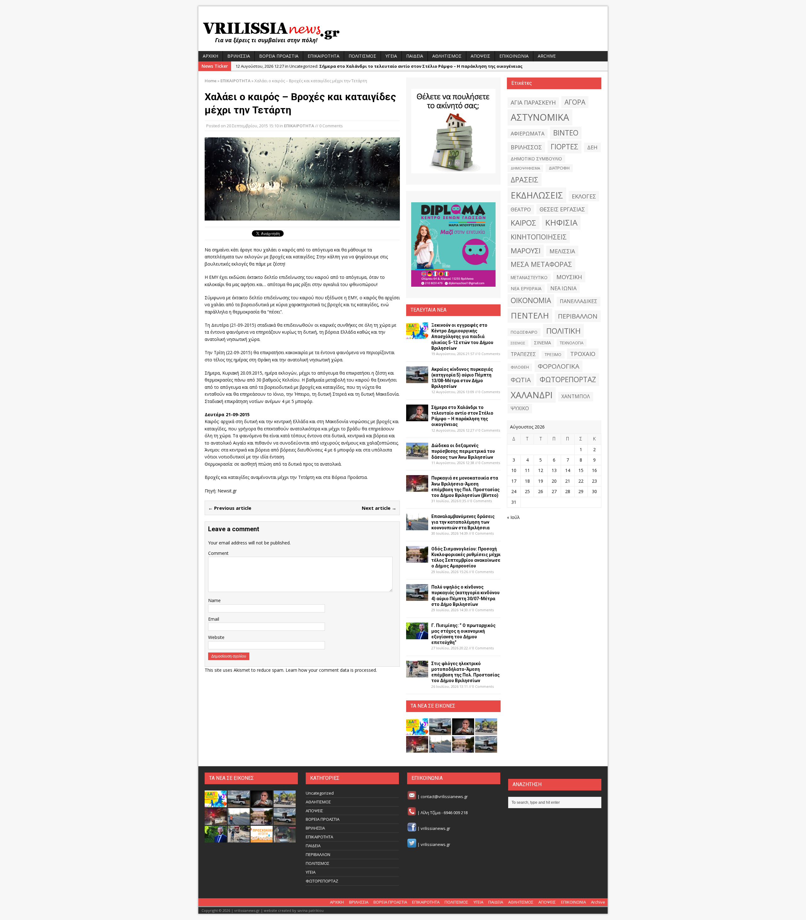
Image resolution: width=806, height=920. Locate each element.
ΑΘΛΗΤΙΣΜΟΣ (447, 56)
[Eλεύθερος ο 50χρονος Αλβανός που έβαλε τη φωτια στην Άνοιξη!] (285, 839)
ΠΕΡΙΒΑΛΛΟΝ (578, 316)
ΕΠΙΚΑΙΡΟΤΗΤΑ (323, 56)
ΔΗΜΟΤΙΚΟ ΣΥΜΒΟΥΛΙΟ (536, 159)
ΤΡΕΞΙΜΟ (553, 354)
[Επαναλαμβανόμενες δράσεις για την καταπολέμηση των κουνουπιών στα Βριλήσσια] (417, 526)
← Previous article (229, 508)
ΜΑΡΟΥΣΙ (526, 251)
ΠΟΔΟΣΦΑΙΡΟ (524, 332)
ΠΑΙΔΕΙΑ (414, 56)
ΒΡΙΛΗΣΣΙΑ (238, 56)
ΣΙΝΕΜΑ (542, 343)
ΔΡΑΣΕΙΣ (524, 180)
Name (214, 600)
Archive (547, 56)
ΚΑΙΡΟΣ (523, 223)
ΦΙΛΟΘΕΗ (520, 367)
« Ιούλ (513, 517)
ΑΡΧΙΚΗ (210, 56)
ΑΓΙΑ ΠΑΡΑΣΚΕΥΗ (533, 102)
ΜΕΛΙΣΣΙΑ (562, 251)
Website (216, 637)
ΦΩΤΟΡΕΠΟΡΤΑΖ (568, 379)
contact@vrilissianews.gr (444, 796)
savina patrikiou (310, 910)
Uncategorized (320, 793)
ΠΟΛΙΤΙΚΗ (563, 330)
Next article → (379, 508)
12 (540, 470)
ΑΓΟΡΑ (575, 101)
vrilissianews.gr (435, 828)
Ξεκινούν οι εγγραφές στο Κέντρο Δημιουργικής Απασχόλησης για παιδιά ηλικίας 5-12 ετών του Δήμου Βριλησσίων (462, 337)
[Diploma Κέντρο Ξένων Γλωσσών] (453, 244)
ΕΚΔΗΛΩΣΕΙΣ (537, 195)
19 (540, 481)
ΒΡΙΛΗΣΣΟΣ (526, 147)
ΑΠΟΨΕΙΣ (480, 56)
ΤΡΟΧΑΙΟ (582, 354)
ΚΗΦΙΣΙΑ (561, 222)
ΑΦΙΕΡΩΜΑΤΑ (527, 133)
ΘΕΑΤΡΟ (521, 209)
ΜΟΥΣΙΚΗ (569, 277)
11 (527, 470)
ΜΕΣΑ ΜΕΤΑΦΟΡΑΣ (541, 264)
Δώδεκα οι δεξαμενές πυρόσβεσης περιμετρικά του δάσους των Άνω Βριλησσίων (463, 451)
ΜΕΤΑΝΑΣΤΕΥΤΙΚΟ (529, 277)
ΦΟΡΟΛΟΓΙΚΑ (558, 366)
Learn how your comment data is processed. (331, 670)
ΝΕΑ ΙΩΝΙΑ (563, 288)
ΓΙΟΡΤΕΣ (564, 147)
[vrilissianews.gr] (403, 32)
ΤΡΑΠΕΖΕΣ (523, 354)
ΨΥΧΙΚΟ (520, 408)
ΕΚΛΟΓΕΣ (584, 196)
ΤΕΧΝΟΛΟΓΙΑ (571, 343)
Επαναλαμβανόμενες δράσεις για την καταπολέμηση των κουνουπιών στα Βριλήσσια (463, 522)
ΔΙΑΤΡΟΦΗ (559, 168)
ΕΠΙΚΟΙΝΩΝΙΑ (514, 56)
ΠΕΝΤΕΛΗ (530, 315)
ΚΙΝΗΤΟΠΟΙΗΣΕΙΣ (539, 236)
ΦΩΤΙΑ (521, 379)
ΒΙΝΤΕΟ (565, 133)
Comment (218, 553)
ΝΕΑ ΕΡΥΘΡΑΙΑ (526, 288)
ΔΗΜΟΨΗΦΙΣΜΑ (525, 168)
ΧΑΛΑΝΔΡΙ (532, 395)
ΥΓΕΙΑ (391, 56)
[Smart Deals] (453, 131)
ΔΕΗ (592, 147)
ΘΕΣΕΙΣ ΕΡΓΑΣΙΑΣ (562, 209)
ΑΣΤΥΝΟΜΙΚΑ (540, 117)
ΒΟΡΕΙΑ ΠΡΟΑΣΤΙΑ (278, 56)
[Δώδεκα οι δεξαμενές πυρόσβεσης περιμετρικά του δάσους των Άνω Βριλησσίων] (417, 456)
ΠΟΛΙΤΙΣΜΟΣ (362, 56)
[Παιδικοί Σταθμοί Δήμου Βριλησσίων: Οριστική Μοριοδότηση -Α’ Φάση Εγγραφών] (262, 839)
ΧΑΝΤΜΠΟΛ (575, 396)
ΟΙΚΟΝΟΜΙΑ (531, 300)
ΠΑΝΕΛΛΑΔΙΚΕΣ (578, 301)
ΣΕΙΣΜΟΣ (518, 343)
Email (213, 619)
